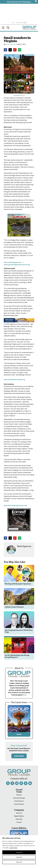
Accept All (19, 852)
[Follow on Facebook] (12, 783)
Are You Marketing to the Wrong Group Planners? (17, 656)
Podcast (19, 795)
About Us (19, 813)
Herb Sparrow (11, 44)
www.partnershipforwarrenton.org (17, 265)
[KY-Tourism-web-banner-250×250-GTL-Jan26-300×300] (19, 532)
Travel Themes (19, 804)
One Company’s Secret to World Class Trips (19, 631)
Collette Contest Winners (14, 607)
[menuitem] (3, 27)
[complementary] (19, 850)
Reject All (19, 862)
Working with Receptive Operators (18, 584)
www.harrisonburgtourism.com (15, 505)
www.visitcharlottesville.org (14, 379)
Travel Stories (19, 801)
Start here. (27, 2)
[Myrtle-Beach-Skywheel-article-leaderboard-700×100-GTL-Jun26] (19, 322)
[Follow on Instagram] (17, 783)
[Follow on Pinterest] (25, 783)
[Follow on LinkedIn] (30, 783)
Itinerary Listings (19, 798)
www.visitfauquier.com (13, 262)
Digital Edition (19, 816)
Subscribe (19, 819)
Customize (19, 857)
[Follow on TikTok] (21, 783)
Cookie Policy (13, 848)
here (24, 695)
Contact (19, 822)
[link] (5, 49)
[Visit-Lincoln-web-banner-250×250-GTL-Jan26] (19, 238)
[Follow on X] (8, 783)
